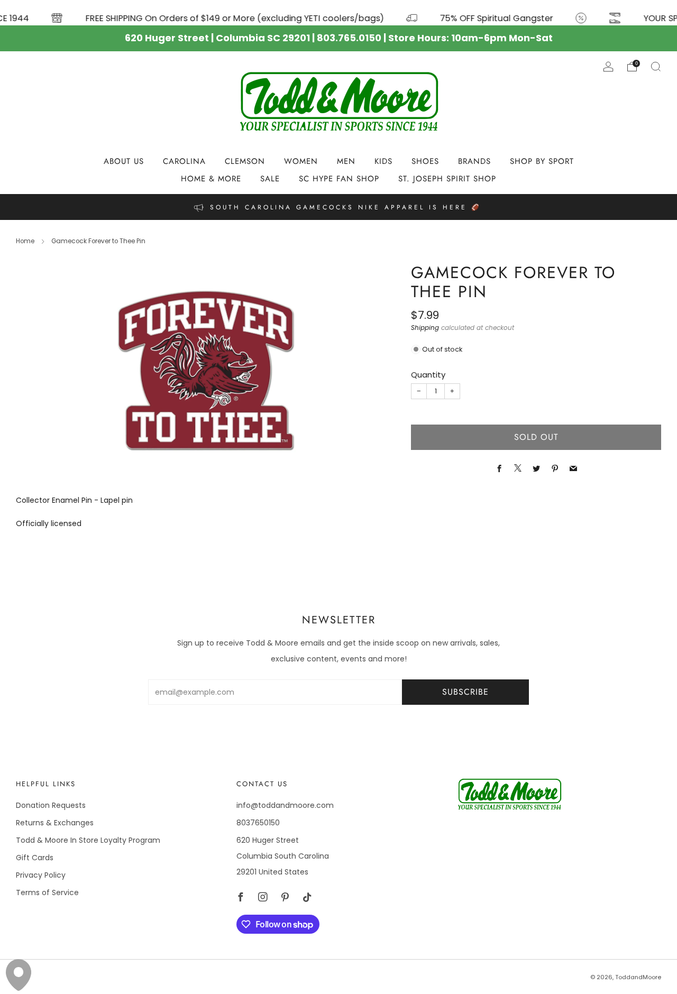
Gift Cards (34, 857)
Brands (474, 161)
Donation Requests (51, 805)
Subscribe (465, 692)
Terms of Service (47, 892)
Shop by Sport (542, 161)
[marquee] (338, 12)
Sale (270, 179)
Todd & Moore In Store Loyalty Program (88, 840)
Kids (383, 161)
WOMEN (301, 161)
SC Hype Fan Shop (339, 179)
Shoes (425, 161)
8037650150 (258, 822)
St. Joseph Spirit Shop (447, 179)
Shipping (425, 328)
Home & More (211, 179)
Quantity (428, 374)
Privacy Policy (41, 875)
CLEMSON (245, 161)
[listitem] (338, 207)
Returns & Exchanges (55, 822)
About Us (124, 161)
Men (346, 161)
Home (25, 241)
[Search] (656, 66)
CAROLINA (184, 161)
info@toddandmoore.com (285, 805)
